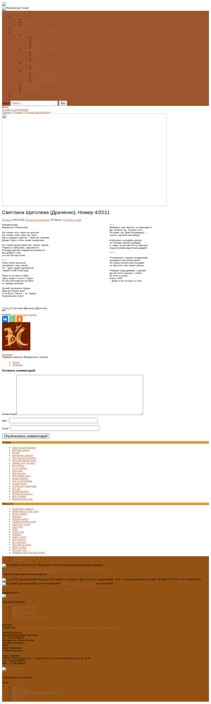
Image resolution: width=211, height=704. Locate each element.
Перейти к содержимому (15, 12)
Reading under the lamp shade (28, 552)
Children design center (24, 521)
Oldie (15, 529)
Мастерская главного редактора (29, 617)
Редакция (7, 220)
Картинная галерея (22, 455)
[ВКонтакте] (5, 319)
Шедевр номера (21, 450)
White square (19, 547)
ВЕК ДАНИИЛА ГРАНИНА (47, 68)
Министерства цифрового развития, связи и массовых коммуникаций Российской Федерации (55, 569)
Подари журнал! (31, 86)
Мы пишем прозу (21, 476)
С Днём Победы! (32, 89)
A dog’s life (18, 532)
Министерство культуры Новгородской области (29, 571)
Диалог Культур (31, 83)
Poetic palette (19, 514)
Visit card (17, 526)
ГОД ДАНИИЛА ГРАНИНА (47, 65)
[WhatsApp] (12, 319)
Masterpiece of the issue (25, 511)
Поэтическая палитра (37, 112)
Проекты (16, 32)
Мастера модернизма (24, 447)
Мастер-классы (41, 60)
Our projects (18, 539)
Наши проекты (20, 478)
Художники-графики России (48, 48)
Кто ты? (16, 488)
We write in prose (21, 544)
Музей (15, 452)
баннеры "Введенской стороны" (78, 583)
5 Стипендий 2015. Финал (47, 78)
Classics (17, 534)
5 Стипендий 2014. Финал (47, 81)
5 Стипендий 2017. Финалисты (49, 73)
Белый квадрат (20, 491)
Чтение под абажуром (24, 486)
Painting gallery (20, 519)
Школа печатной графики (46, 58)
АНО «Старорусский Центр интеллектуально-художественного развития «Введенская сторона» (69, 627)
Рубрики (27, 22)
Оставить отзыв (72, 220)
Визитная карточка (22, 499)
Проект (36, 37)
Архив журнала (20, 27)
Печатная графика (43, 45)
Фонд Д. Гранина (32, 63)
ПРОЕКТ (37, 53)
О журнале (28, 19)
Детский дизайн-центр (24, 460)
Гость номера (19, 468)
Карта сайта (29, 24)
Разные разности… (22, 494)
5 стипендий (29, 71)
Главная (16, 17)
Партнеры (17, 96)
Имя (5, 421)
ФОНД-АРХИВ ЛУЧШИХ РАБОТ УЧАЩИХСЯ (36, 30)
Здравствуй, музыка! (23, 463)
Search (6, 103)
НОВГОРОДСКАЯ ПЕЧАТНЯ (38, 50)
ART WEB (17, 94)
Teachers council (21, 524)
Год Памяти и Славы (34, 91)
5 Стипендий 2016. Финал (47, 76)
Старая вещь (19, 483)
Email (6, 428)
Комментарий (9, 414)
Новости (37, 40)
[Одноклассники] (19, 319)
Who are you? (19, 550)
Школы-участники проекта (47, 42)
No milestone (19, 542)
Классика (17, 470)
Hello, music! (19, 537)
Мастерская (18, 473)
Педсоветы (18, 465)
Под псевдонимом (22, 481)
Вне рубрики (19, 496)
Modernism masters (23, 508)
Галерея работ (41, 55)
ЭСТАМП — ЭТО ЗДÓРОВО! (38, 35)
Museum (17, 516)
